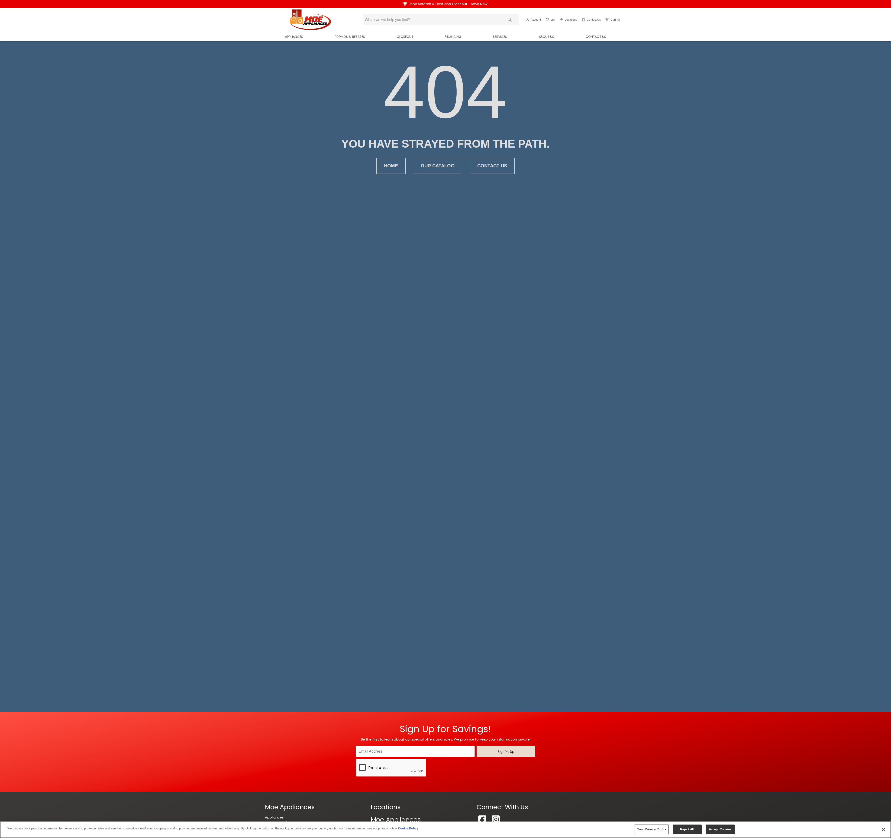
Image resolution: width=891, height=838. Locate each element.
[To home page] (310, 20)
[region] (445, 830)
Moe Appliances (396, 819)
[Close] (883, 829)
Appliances (294, 37)
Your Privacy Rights (651, 829)
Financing (453, 37)
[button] (527, 20)
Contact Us (596, 37)
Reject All (687, 829)
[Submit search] (509, 20)
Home (391, 165)
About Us (546, 37)
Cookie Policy (408, 828)
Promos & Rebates (350, 37)
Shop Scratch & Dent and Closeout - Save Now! (448, 4)
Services (500, 37)
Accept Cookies (720, 829)
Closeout (405, 37)
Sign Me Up (505, 751)
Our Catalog (438, 165)
